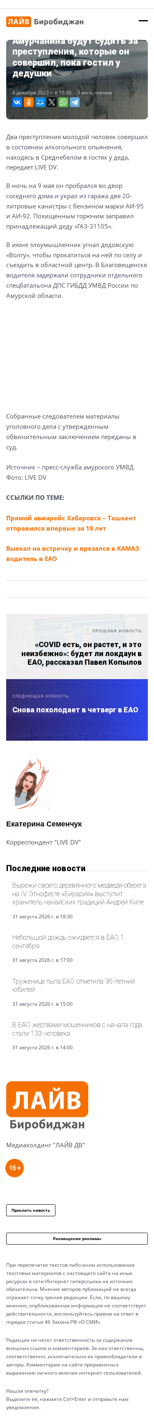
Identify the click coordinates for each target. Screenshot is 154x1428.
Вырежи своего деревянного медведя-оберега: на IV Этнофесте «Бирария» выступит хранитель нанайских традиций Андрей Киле (79, 893)
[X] (52, 102)
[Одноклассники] (29, 102)
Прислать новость (30, 1210)
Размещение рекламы (77, 1238)
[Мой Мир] (40, 102)
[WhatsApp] (63, 102)
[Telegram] (75, 102)
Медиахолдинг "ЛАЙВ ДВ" (45, 1145)
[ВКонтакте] (17, 102)
